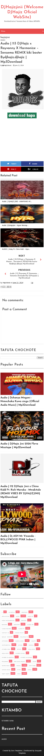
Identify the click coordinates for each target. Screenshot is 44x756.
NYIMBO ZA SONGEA (26, 657)
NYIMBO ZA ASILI (20, 653)
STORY (19, 670)
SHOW (34, 661)
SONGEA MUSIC (6, 670)
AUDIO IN (30, 616)
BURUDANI (17, 624)
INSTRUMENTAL (6, 645)
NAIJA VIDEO (5, 653)
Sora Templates (16, 751)
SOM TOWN (32, 665)
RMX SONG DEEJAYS (19, 661)
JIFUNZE (20, 645)
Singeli (18, 665)
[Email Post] (31, 283)
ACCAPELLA (12, 612)
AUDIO (18, 616)
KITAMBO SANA (6, 649)
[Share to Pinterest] (10, 287)
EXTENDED (5, 641)
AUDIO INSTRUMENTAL (8, 620)
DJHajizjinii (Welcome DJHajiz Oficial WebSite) (22, 12)
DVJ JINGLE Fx (24, 637)
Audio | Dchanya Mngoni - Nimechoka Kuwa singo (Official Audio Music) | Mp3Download (19, 401)
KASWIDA (31, 645)
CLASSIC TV (21, 628)
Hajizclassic (7, 65)
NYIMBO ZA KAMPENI (8, 657)
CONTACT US (5, 633)
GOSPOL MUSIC (19, 641)
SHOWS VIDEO (6, 665)
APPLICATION (5, 616)
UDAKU (29, 670)
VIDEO (19, 674)
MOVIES (19, 649)
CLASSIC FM (30, 624)
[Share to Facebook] (8, 287)
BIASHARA (4, 624)
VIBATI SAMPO (6, 674)
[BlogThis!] (4, 287)
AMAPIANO (24, 612)
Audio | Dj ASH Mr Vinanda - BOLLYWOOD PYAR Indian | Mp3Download (17, 540)
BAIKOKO (23, 620)
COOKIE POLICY (19, 633)
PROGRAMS (5, 661)
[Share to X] (6, 287)
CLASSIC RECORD (6, 628)
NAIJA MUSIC (31, 649)
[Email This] (1, 287)
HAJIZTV (33, 641)
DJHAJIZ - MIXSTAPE (7, 637)
